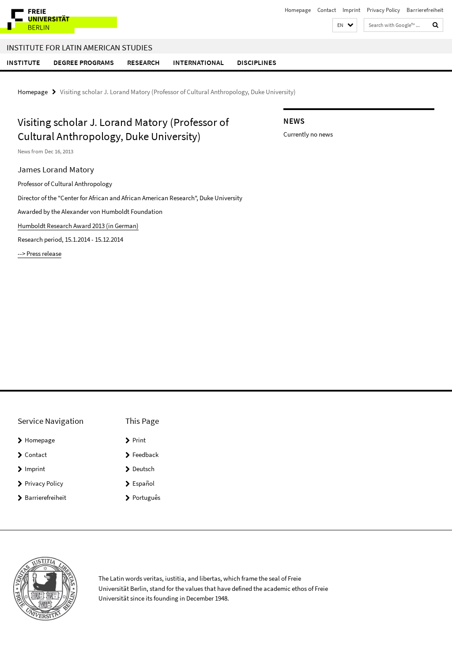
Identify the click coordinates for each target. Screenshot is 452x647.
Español (143, 483)
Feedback (145, 454)
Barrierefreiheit (425, 10)
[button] (344, 25)
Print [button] (139, 440)
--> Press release (39, 253)
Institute (23, 62)
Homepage (298, 10)
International (198, 62)
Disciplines (256, 62)
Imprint (351, 10)
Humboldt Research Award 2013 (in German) (78, 225)
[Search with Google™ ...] (436, 25)
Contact (326, 10)
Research (143, 62)
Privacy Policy (383, 10)
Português (146, 497)
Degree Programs (83, 62)
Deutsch (143, 468)
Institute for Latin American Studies (79, 47)
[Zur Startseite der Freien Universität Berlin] (58, 19)
